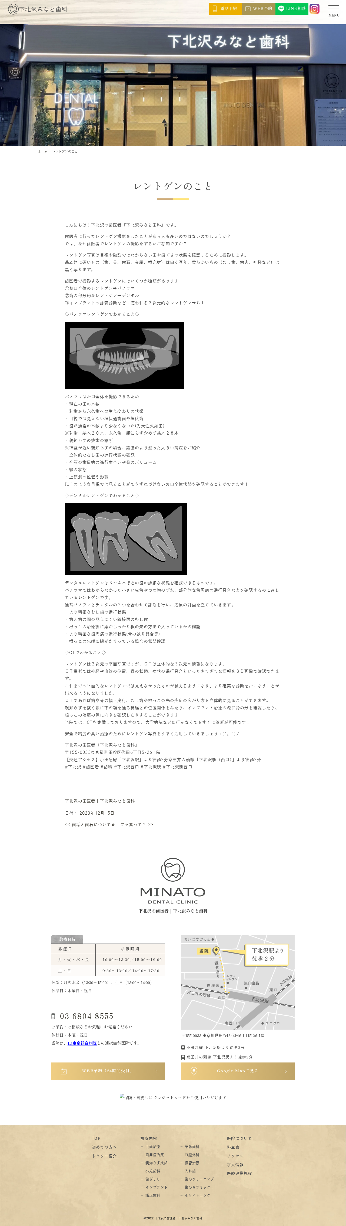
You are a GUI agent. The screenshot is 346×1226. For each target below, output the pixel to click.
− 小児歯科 (150, 1171)
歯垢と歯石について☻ (90, 824)
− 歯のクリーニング (197, 1179)
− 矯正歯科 (150, 1195)
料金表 (233, 1147)
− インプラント (154, 1187)
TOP (96, 1138)
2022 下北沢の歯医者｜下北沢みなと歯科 (174, 1218)
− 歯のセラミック (195, 1187)
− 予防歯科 (189, 1146)
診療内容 (149, 1138)
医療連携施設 (239, 1173)
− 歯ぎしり (150, 1179)
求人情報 (235, 1165)
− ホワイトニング (195, 1195)
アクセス (235, 1156)
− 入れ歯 (188, 1171)
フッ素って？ (137, 824)
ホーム (43, 151)
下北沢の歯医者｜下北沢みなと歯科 (100, 801)
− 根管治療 (189, 1163)
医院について (239, 1138)
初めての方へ (104, 1147)
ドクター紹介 (104, 1156)
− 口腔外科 (189, 1155)
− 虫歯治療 (150, 1146)
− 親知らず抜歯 (154, 1163)
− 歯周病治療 (152, 1155)
